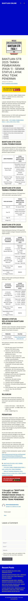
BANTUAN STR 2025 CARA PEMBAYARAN (14, 128)
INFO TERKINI (18, 463)
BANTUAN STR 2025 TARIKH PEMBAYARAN (14, 129)
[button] (20, 3)
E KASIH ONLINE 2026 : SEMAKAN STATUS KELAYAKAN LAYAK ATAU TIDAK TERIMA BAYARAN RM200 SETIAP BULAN (13, 589)
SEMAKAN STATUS (7, 465)
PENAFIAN (6, 138)
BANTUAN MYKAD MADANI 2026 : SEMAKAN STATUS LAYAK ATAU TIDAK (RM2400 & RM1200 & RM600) (14, 576)
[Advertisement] (14, 21)
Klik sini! (17, 90)
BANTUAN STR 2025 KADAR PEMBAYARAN (14, 131)
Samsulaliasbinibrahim (12, 504)
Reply (5, 515)
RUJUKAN (6, 136)
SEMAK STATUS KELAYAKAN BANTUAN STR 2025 (13, 133)
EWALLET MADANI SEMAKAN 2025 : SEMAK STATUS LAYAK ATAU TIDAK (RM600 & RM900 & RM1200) (14, 473)
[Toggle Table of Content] (23, 126)
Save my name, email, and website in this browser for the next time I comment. (14, 554)
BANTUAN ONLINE (9, 3)
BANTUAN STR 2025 (9, 463)
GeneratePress (14, 599)
